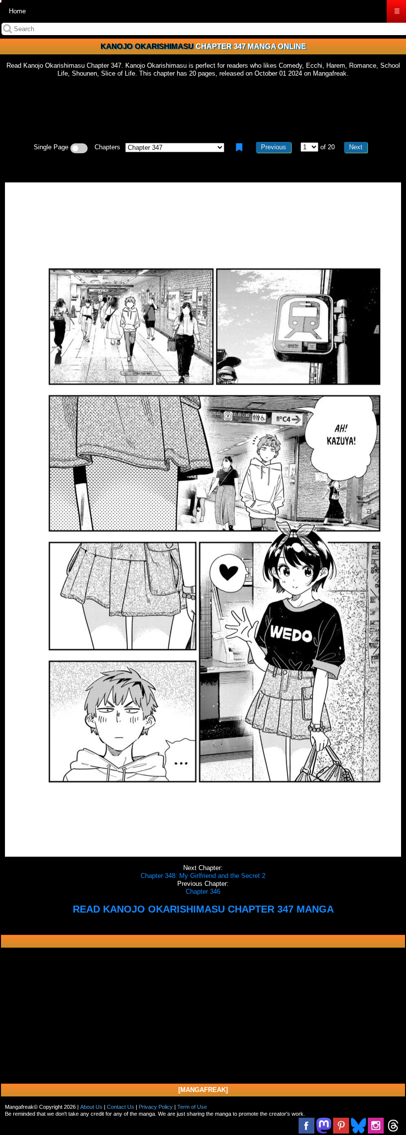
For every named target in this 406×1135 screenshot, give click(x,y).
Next (355, 147)
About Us (91, 1107)
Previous (273, 147)
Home (17, 11)
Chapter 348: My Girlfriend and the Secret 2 (203, 875)
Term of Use (192, 1107)
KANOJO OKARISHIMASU (147, 46)
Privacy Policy (156, 1107)
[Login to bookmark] (239, 147)
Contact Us (120, 1107)
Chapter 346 (203, 891)
